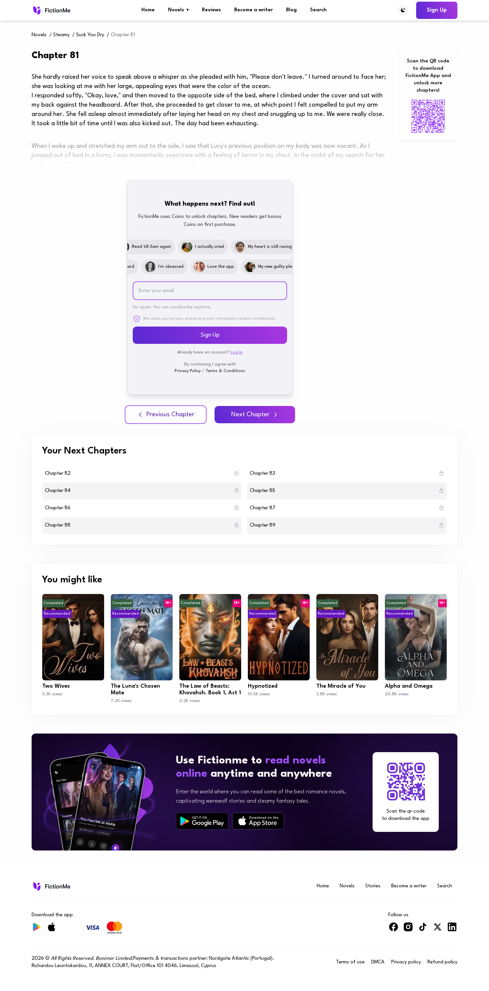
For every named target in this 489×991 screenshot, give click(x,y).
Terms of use (350, 962)
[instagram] (408, 930)
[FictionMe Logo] (51, 886)
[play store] (202, 821)
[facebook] (393, 930)
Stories (373, 886)
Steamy (61, 35)
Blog (291, 10)
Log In (237, 352)
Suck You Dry (90, 35)
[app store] (258, 821)
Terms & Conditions (225, 371)
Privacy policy (406, 962)
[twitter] (437, 930)
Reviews (211, 10)
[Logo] (51, 10)
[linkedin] (452, 930)
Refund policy (442, 962)
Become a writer (253, 10)
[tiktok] (422, 930)
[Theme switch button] (403, 10)
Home (148, 10)
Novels (178, 10)
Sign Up (437, 10)
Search (318, 10)
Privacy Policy (188, 371)
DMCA (378, 962)
